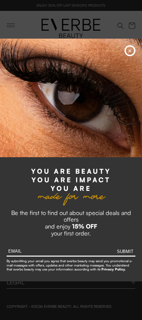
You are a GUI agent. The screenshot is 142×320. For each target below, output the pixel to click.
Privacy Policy (113, 269)
